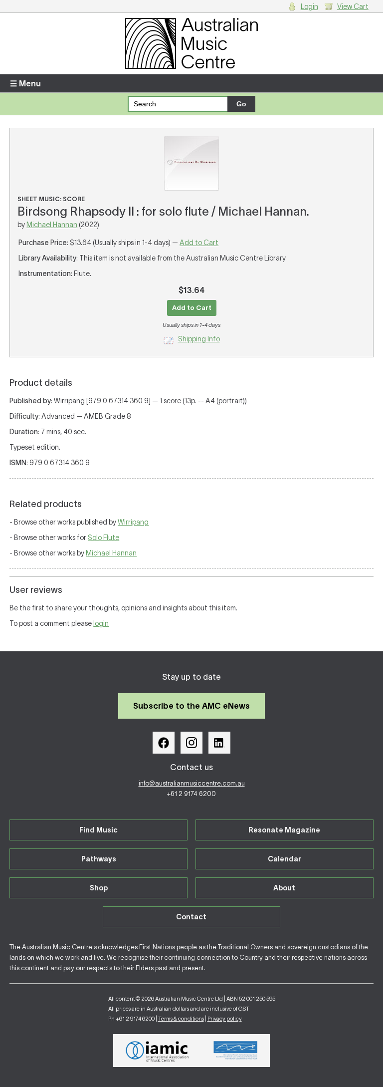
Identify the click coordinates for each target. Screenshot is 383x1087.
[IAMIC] (157, 1050)
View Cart (353, 6)
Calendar (284, 859)
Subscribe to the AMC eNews (191, 705)
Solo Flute (103, 538)
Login (309, 6)
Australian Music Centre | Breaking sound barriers (191, 43)
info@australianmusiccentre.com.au (192, 783)
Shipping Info (199, 339)
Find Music (98, 830)
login (101, 623)
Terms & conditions (181, 1019)
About (284, 888)
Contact (191, 917)
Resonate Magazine (284, 830)
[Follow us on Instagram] (191, 743)
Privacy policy (224, 1019)
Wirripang (133, 522)
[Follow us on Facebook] (164, 743)
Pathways (98, 859)
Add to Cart (199, 243)
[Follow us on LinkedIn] (219, 743)
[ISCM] (235, 1050)
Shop (99, 888)
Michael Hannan (51, 225)
